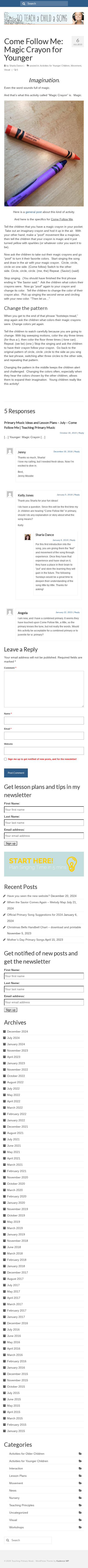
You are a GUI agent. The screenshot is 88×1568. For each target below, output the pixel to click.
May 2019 (13, 1221)
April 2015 (13, 1412)
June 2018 (14, 1247)
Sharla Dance (16, 65)
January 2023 (16, 1063)
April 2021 (13, 1158)
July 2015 (13, 1393)
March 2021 (15, 1164)
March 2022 (15, 1107)
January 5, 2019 (64, 495)
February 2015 (16, 1424)
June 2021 (14, 1145)
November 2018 (17, 1240)
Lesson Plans (18, 1475)
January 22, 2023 (64, 612)
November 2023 (17, 1050)
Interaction (16, 1468)
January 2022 (16, 1120)
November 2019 (17, 1209)
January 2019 (16, 1234)
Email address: (14, 829)
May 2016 (13, 1342)
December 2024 (17, 1031)
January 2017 (16, 1316)
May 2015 (13, 1405)
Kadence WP (62, 1561)
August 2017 (15, 1278)
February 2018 (16, 1259)
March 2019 (15, 1228)
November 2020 (17, 1177)
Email (7, 729)
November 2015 (17, 1380)
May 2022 (13, 1095)
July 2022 (13, 1088)
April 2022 (13, 1101)
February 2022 (16, 1114)
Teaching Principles (21, 1505)
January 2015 (16, 1431)
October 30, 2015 (68, 433)
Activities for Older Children (26, 1453)
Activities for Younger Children (55, 65)
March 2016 (15, 1355)
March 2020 (15, 1190)
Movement (76, 65)
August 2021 (15, 1133)
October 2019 (16, 1215)
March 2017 (15, 1304)
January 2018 (16, 1266)
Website (8, 744)
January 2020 (16, 1202)
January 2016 (16, 1367)
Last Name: (12, 816)
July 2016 (13, 1329)
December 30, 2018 (63, 451)
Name (8, 713)
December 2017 (17, 1272)
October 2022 (16, 1076)
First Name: (12, 803)
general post (34, 212)
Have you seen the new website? (28, 896)
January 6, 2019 (60, 540)
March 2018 (15, 1253)
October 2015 (16, 1386)
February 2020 (16, 1196)
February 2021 (16, 1171)
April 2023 (13, 1056)
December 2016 (17, 1323)
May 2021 (13, 1152)
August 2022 (15, 1082)
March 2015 (15, 1418)
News (12, 1490)
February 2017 (16, 1310)
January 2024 (16, 1044)
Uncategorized (18, 1512)
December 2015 (17, 1374)
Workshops (16, 1527)
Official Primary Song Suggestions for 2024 (35, 914)
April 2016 (13, 1348)
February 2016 (16, 1361)
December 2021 (17, 1126)
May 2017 (13, 1291)
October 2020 (16, 1183)
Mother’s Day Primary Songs (25, 939)
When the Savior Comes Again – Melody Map (36, 902)
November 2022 (17, 1069)
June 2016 (14, 1335)
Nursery (14, 1497)
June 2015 (14, 1399)
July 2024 (13, 1037)
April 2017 (13, 1297)
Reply (81, 433)
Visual (7, 70)
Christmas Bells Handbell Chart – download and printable (44, 927)
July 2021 (13, 1139)
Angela (23, 613)
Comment (10, 668)
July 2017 (13, 1285)
